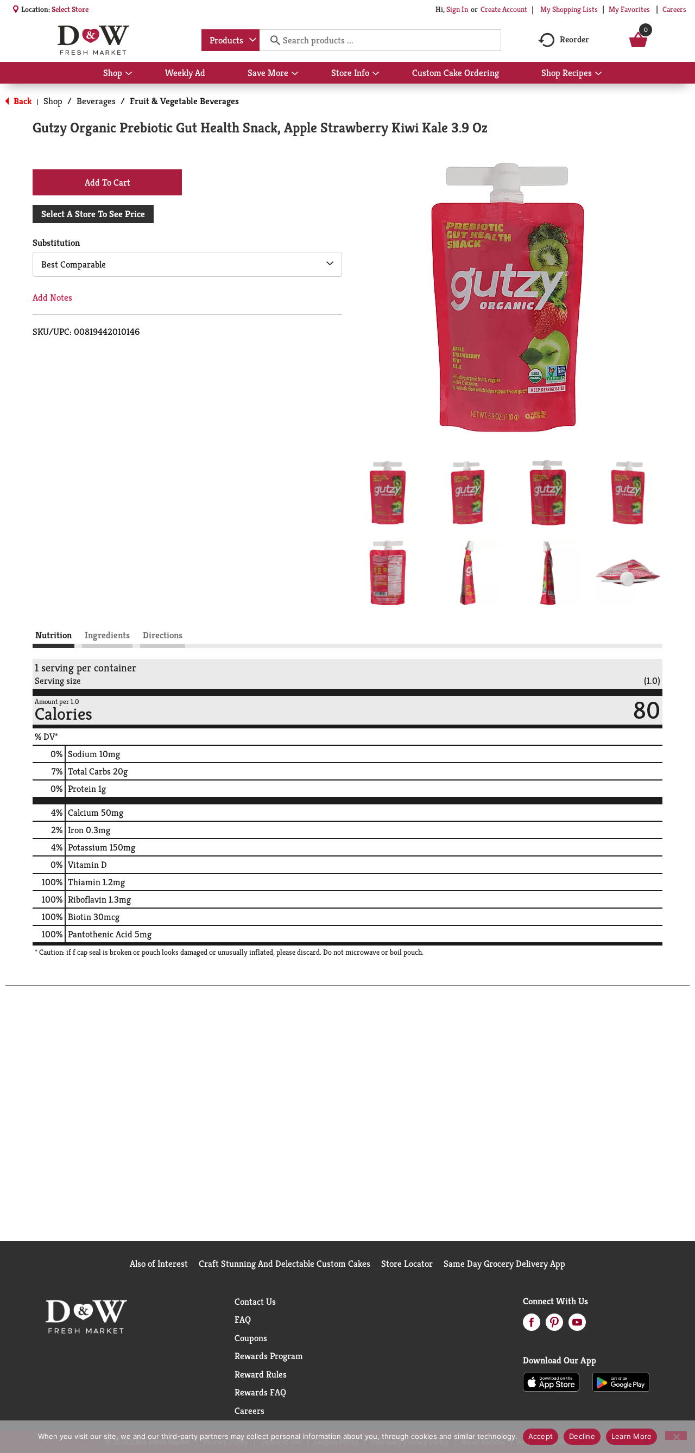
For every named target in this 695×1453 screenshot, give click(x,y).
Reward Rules (261, 1374)
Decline (582, 1436)
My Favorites (629, 9)
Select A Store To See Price (93, 214)
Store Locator (407, 1264)
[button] (387, 493)
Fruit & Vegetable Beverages (184, 101)
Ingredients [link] (107, 635)
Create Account (504, 9)
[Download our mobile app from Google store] (620, 1381)
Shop (52, 101)
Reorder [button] (574, 39)
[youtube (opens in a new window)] (577, 1325)
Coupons (251, 1338)
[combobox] (230, 40)
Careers (674, 9)
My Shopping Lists (569, 9)
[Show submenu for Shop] (128, 74)
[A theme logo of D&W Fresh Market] (93, 40)
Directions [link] (162, 635)
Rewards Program (269, 1356)
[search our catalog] (271, 40)
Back (21, 101)
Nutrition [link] (53, 635)
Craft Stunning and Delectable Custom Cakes (284, 1264)
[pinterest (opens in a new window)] (554, 1325)
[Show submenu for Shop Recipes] (598, 74)
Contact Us (255, 1302)
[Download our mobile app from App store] (551, 1381)
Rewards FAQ (260, 1392)
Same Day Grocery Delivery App (504, 1264)
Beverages (96, 101)
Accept (540, 1436)
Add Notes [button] (52, 297)
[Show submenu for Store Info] (375, 74)
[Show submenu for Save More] (295, 74)
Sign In (457, 9)
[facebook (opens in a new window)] (531, 1325)
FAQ (243, 1319)
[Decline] (676, 1435)
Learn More (631, 1436)
